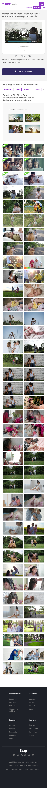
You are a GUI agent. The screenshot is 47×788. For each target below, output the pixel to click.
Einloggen (29, 7)
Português (13, 732)
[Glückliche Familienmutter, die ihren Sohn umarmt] (34, 192)
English (12, 725)
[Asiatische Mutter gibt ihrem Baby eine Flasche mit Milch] (13, 528)
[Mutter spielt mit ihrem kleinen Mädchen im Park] (13, 360)
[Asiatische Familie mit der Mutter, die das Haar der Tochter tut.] (34, 570)
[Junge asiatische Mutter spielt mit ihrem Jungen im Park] (13, 220)
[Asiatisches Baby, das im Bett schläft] (13, 234)
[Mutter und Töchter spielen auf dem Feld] (13, 262)
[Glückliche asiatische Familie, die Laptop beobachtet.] (34, 150)
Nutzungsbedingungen (14, 769)
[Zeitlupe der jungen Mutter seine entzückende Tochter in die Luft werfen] (13, 318)
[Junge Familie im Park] (13, 626)
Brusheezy (13, 699)
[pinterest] (22, 755)
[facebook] (14, 755)
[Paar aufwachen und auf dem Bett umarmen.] (13, 178)
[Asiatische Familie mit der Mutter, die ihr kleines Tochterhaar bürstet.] (13, 598)
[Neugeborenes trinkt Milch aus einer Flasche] (34, 598)
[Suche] (41, 4)
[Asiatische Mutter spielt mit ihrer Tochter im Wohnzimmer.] (13, 458)
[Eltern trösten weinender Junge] (34, 514)
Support (32, 706)
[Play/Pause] (6, 42)
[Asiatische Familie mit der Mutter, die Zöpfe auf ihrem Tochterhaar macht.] (13, 584)
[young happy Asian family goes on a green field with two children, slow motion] (16, 119)
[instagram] (25, 755)
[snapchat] (29, 755)
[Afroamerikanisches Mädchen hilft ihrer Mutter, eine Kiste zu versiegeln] (13, 500)
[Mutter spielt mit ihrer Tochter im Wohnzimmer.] (13, 416)
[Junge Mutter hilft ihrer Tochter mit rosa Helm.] (34, 402)
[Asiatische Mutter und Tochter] (34, 164)
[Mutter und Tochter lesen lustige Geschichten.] (34, 360)
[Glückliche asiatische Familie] (13, 150)
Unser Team (33, 729)
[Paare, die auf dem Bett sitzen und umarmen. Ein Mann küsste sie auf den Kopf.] (34, 178)
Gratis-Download (25, 72)
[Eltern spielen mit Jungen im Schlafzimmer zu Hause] (13, 668)
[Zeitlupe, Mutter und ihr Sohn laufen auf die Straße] (34, 612)
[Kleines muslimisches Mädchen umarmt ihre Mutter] (13, 654)
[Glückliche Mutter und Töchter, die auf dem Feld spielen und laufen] (34, 206)
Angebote (32, 699)
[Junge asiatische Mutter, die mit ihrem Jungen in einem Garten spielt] (34, 220)
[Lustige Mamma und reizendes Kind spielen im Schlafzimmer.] (34, 444)
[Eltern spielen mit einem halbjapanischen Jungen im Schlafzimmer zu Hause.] (13, 346)
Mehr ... (12, 738)
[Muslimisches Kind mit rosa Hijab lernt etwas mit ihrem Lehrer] (34, 262)
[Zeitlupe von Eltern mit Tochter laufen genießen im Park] (34, 458)
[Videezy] (6, 4)
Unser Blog (33, 732)
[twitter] (18, 755)
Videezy (12, 706)
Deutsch (12, 735)
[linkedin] (33, 755)
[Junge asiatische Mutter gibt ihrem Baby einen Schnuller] (34, 486)
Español (12, 729)
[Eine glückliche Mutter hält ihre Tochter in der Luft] (34, 346)
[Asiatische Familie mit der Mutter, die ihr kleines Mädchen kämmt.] (34, 584)
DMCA (31, 709)
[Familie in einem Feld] (34, 528)
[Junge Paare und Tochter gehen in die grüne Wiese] (13, 290)
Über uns (32, 725)
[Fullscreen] (41, 42)
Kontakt (31, 735)
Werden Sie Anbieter (13, 710)
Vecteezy (12, 702)
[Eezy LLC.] (23, 750)
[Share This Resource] (26, 50)
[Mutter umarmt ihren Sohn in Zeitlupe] (34, 234)
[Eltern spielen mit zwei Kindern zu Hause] (34, 654)
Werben (31, 702)
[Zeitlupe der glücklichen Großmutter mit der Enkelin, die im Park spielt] (13, 542)
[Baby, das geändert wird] (13, 304)
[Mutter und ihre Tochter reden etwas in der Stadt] (13, 276)
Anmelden (37, 7)
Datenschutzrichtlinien (32, 769)
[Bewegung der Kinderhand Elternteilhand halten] (34, 500)
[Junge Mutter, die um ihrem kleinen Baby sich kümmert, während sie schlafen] (34, 290)
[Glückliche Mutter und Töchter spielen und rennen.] (34, 276)
